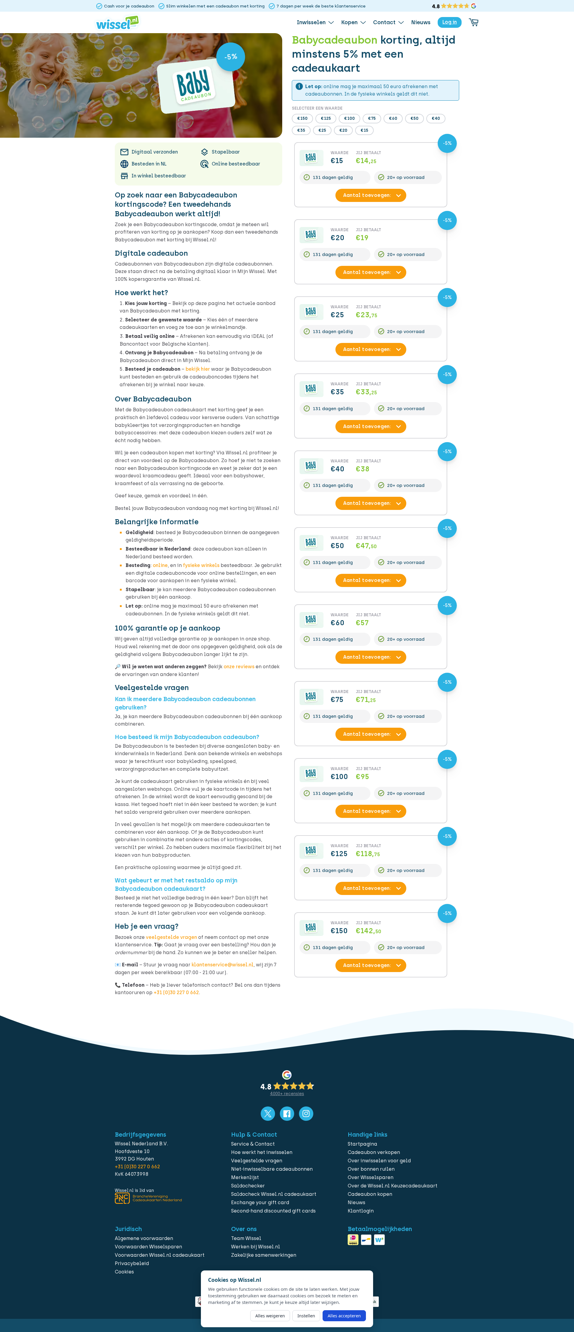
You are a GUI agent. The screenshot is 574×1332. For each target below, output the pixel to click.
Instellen (306, 1316)
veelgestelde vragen (171, 937)
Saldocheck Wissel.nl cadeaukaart (273, 1194)
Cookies (124, 1272)
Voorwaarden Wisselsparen (148, 1247)
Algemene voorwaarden (144, 1238)
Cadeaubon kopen (370, 1194)
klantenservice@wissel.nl (223, 965)
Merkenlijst (245, 1177)
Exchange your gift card (260, 1202)
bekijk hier (198, 369)
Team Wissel (246, 1238)
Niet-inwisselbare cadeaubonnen (272, 1169)
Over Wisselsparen (370, 1177)
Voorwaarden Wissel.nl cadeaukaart (159, 1255)
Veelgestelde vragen (256, 1161)
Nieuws (356, 1202)
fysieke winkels (201, 565)
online (160, 565)
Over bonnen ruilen (371, 1169)
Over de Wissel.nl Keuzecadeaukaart (392, 1186)
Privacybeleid (132, 1263)
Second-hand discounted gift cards (273, 1211)
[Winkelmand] (473, 22)
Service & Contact (253, 1144)
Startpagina (362, 1144)
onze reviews (239, 666)
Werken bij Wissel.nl (255, 1247)
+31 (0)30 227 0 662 (176, 992)
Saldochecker (248, 1186)
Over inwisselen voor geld (379, 1161)
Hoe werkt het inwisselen (261, 1152)
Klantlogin (361, 1211)
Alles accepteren (344, 1316)
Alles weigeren (270, 1316)
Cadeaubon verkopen (374, 1152)
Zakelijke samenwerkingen (263, 1255)
